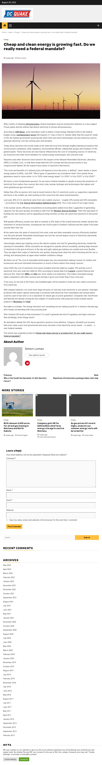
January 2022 (8, 581)
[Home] (4, 25)
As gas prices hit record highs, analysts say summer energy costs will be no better (84, 427)
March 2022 (8, 573)
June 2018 (7, 691)
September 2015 (10, 723)
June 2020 (7, 642)
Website (10, 510)
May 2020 (7, 646)
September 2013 (10, 731)
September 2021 (10, 597)
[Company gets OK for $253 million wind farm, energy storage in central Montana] (51, 405)
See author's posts (37, 355)
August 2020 (8, 634)
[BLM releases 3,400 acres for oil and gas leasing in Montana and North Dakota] (17, 405)
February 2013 (9, 735)
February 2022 (9, 577)
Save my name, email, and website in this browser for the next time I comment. (43, 520)
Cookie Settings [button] (10, 759)
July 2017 (7, 703)
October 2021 (8, 593)
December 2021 (9, 585)
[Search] (98, 25)
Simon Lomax (21, 58)
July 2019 (7, 675)
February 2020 (9, 654)
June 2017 (7, 707)
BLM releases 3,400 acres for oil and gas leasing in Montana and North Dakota (17, 427)
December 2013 (9, 727)
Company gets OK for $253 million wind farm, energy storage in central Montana (50, 427)
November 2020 (9, 622)
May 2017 (7, 711)
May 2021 (7, 614)
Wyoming (17, 302)
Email (9, 500)
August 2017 (8, 699)
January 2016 (8, 719)
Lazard (72, 271)
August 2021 (8, 602)
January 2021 (8, 618)
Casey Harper (88, 435)
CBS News (20, 132)
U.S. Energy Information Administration (38, 203)
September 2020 (10, 630)
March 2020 (8, 650)
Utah (28, 302)
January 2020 (8, 658)
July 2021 (7, 606)
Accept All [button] (24, 759)
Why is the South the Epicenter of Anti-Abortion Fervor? (25, 378)
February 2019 (9, 678)
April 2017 (7, 715)
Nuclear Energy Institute (65, 211)
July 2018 (7, 687)
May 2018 (7, 695)
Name (9, 490)
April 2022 (7, 569)
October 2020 (8, 626)
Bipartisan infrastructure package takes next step (75, 376)
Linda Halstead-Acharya (47, 437)
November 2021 (9, 589)
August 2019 (8, 670)
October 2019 (8, 666)
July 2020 (7, 638)
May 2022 (7, 565)
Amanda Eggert (22, 435)
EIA (35, 274)
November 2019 (9, 662)
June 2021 (7, 610)
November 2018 (9, 683)
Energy (6, 39)
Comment (11, 458)
